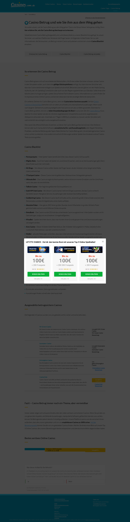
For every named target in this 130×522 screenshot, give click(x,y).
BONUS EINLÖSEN (38, 274)
